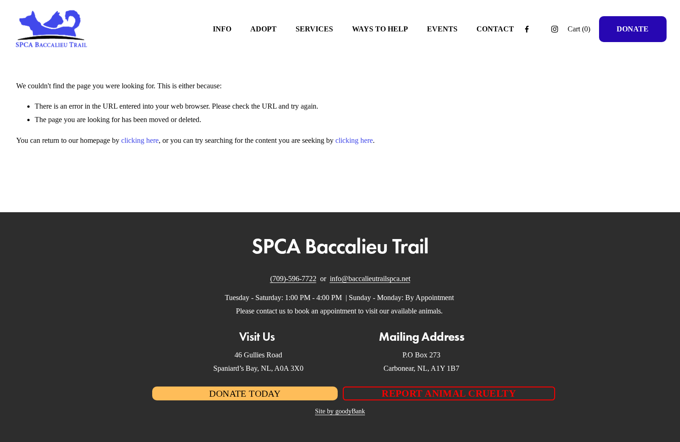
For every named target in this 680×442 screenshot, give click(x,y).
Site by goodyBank (340, 411)
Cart (579, 29)
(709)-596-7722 (293, 278)
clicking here (140, 140)
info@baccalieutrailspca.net (370, 278)
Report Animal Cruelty (449, 393)
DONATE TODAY (244, 393)
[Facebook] (527, 29)
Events (442, 29)
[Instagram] (554, 29)
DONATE (633, 29)
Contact (495, 29)
